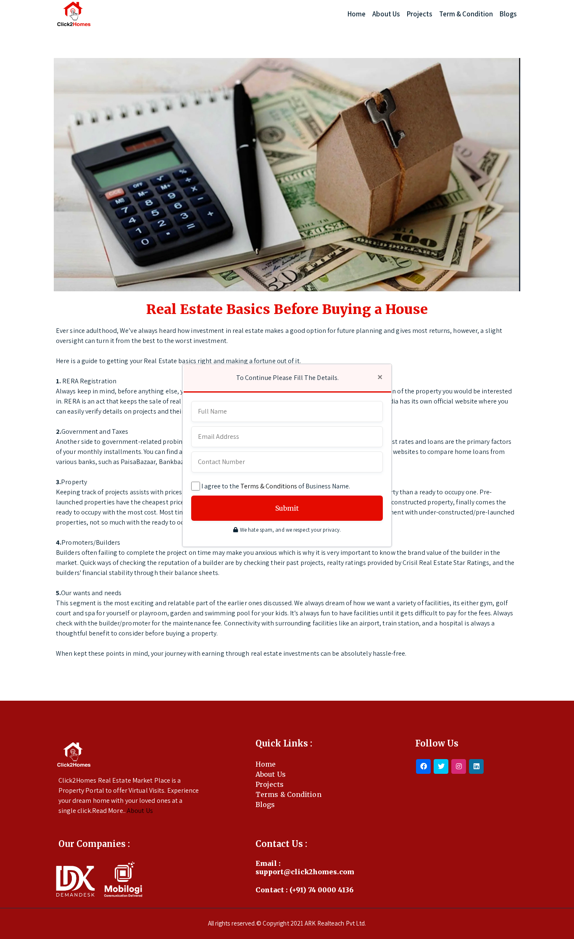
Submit (287, 508)
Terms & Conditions (268, 486)
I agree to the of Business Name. (275, 486)
